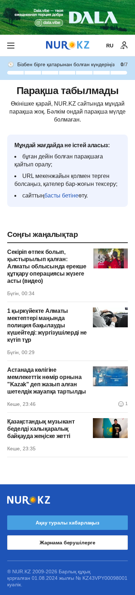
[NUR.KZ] (67, 45)
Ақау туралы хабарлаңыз (67, 523)
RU (109, 45)
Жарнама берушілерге (67, 542)
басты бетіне (61, 195)
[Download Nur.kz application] (67, 17)
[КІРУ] (124, 45)
